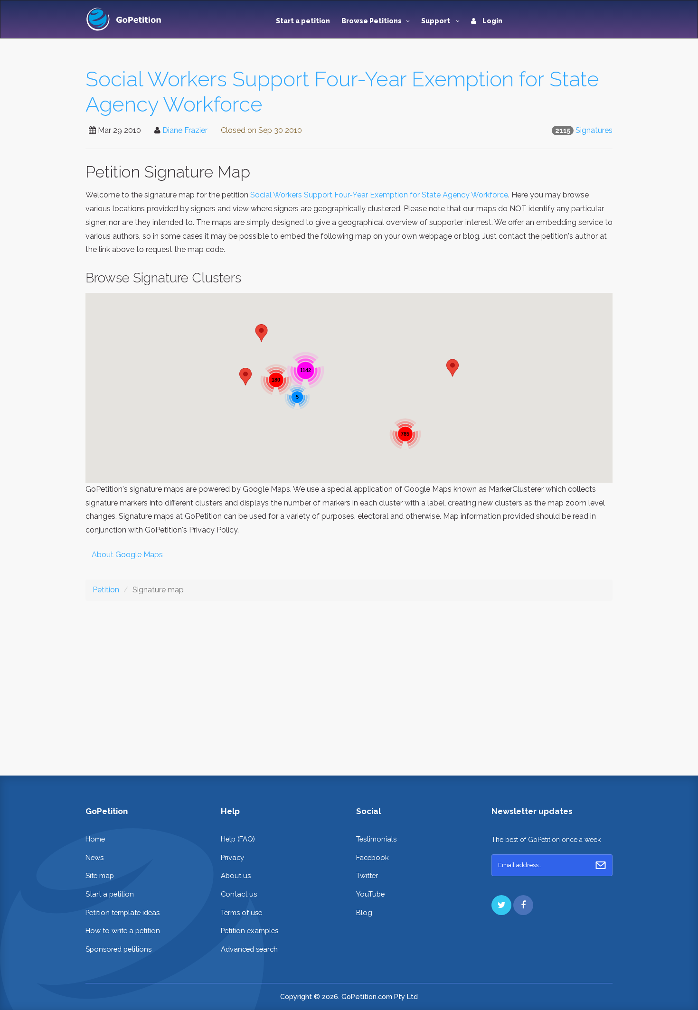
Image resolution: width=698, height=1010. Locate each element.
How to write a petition (122, 930)
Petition (106, 589)
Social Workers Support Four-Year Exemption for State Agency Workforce (379, 194)
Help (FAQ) (238, 839)
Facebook (372, 857)
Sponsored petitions (118, 949)
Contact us (239, 894)
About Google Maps (127, 554)
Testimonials (376, 839)
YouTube (370, 894)
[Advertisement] (349, 680)
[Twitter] (501, 905)
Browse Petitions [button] (371, 21)
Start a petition (303, 21)
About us (236, 875)
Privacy (232, 857)
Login (491, 21)
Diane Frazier (185, 130)
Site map (99, 875)
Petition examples (249, 930)
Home (95, 839)
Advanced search (249, 949)
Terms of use (241, 912)
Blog (364, 912)
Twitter (367, 875)
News (94, 857)
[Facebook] (523, 905)
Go (600, 865)
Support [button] (436, 21)
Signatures (594, 130)
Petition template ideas (122, 912)
